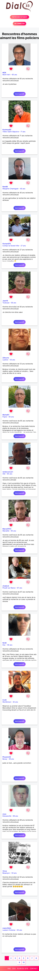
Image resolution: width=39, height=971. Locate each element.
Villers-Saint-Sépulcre (10, 132)
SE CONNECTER (19, 23)
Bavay (4, 759)
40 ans (22, 189)
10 (23, 962)
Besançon (6, 873)
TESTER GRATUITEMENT (19, 17)
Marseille (5, 531)
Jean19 (5, 301)
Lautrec (5, 360)
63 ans (19, 930)
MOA (4, 73)
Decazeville (6, 816)
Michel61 (5, 415)
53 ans (12, 360)
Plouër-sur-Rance (8, 588)
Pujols (4, 417)
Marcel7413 (6, 529)
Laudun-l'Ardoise (8, 930)
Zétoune (5, 358)
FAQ (9, 969)
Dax (4, 645)
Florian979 (6, 244)
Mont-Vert (6, 75)
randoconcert (7, 472)
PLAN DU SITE (22, 969)
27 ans (23, 246)
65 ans (14, 75)
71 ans (23, 132)
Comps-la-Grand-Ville (10, 246)
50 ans (14, 873)
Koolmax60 (6, 130)
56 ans (13, 303)
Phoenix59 (6, 757)
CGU (14, 969)
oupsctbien (6, 928)
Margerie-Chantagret (10, 189)
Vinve (4, 871)
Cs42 (4, 700)
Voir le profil (19, 94)
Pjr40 (4, 643)
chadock (5, 586)
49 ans (11, 759)
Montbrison (6, 702)
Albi (3, 474)
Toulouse (5, 303)
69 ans (15, 816)
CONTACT (34, 969)
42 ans (15, 702)
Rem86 (5, 187)
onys (4, 814)
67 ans (19, 588)
